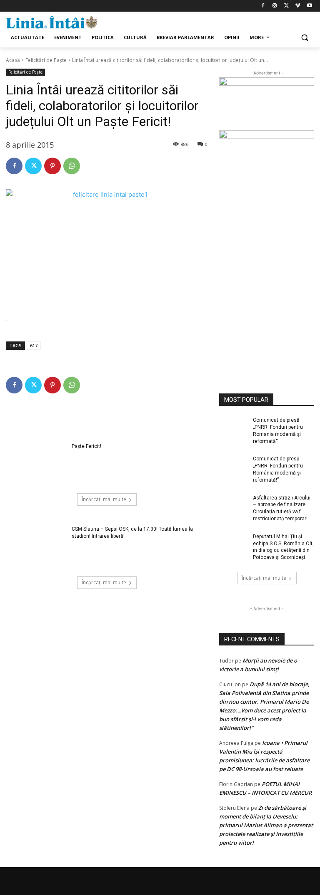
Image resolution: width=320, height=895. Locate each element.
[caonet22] (266, 251)
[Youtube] (309, 6)
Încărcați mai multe (104, 499)
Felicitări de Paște (46, 60)
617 (34, 345)
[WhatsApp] (71, 166)
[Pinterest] (52, 166)
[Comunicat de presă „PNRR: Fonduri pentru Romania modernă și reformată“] (233, 427)
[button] (304, 37)
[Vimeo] (297, 6)
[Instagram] (275, 6)
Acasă (13, 60)
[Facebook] (263, 6)
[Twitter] (286, 6)
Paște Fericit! (86, 446)
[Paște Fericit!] (36, 464)
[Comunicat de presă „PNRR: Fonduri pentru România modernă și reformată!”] (233, 465)
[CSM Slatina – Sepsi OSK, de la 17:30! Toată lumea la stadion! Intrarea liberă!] (36, 547)
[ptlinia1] (266, 104)
